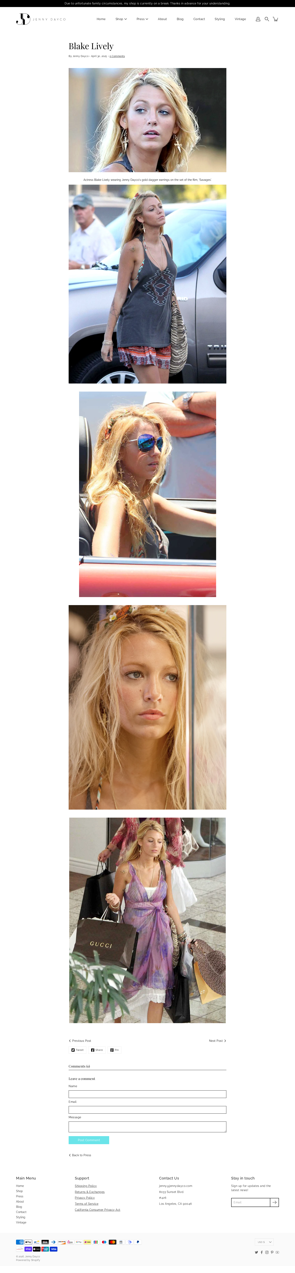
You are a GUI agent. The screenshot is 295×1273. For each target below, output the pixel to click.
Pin (117, 1050)
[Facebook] (261, 1252)
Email (73, 1101)
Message (75, 1117)
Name (73, 1086)
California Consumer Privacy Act (97, 1209)
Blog (180, 19)
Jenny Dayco (32, 1256)
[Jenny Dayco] (41, 19)
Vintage (240, 19)
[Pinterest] (272, 1252)
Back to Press (81, 1155)
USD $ (261, 1242)
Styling (220, 19)
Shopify (35, 1260)
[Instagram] (267, 1252)
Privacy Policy (85, 1197)
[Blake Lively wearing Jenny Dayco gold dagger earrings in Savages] (147, 284)
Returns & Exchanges (90, 1192)
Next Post (216, 1040)
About (162, 19)
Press (141, 19)
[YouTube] (277, 1252)
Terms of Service (86, 1203)
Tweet (80, 1050)
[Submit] (274, 1202)
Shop (119, 19)
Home (101, 19)
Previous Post (81, 1040)
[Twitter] (256, 1252)
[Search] (267, 19)
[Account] (258, 19)
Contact (199, 19)
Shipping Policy (86, 1186)
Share (99, 1050)
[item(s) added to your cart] (276, 19)
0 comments (117, 56)
